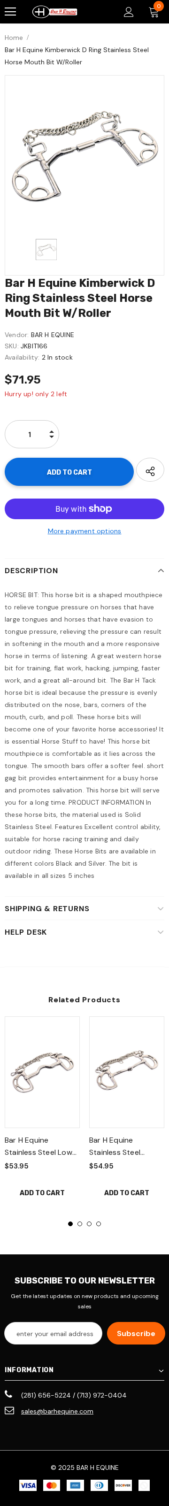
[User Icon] (129, 12)
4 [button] (98, 1224)
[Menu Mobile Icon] (10, 11)
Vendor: (17, 334)
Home (14, 37)
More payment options (85, 531)
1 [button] (70, 1224)
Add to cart (42, 1193)
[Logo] (54, 12)
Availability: (22, 357)
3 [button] (89, 1224)
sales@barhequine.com (57, 1411)
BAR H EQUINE (52, 334)
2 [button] (79, 1224)
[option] (84, 155)
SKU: (12, 346)
